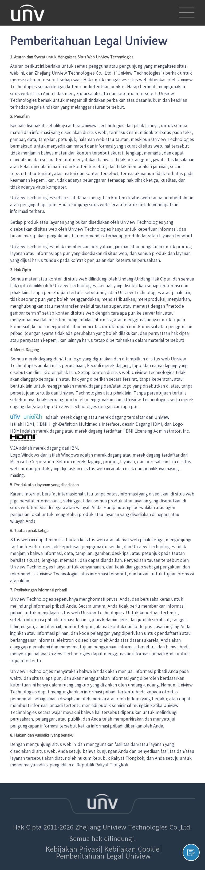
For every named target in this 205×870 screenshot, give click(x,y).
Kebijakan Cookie (132, 849)
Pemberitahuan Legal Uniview (103, 856)
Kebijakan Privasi (72, 849)
